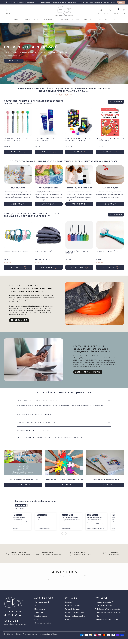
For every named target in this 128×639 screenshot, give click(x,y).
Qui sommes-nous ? (41, 602)
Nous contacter (39, 609)
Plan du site (38, 612)
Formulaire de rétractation (74, 612)
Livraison (68, 602)
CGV (36, 619)
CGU (97, 616)
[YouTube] (14, 2)
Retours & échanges (72, 609)
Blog (36, 605)
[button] (101, 10)
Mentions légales (40, 616)
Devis (121, 2)
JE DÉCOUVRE (19, 320)
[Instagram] (6, 2)
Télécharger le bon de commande (107, 609)
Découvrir (16, 267)
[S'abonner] (80, 580)
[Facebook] (3, 2)
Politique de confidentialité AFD (107, 619)
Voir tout (115, 102)
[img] (65, 505)
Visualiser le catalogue (103, 605)
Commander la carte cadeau (75, 616)
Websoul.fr (55, 634)
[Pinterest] (11, 2)
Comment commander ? (104, 602)
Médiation (68, 619)
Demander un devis (87, 372)
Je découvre (14, 61)
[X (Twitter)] (9, 2)
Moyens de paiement (72, 605)
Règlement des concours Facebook (108, 612)
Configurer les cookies (42, 623)
